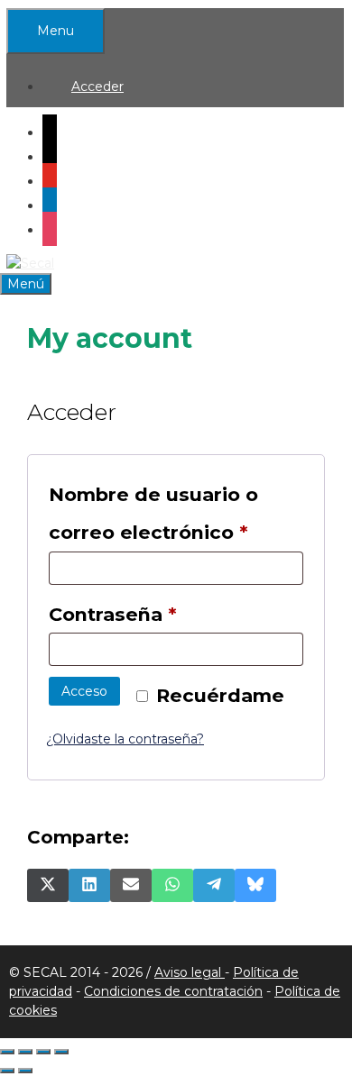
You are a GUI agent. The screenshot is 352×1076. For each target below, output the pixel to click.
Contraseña (168, 613)
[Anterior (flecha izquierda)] (7, 1070)
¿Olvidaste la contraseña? (125, 739)
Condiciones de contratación (173, 991)
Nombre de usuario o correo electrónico (176, 513)
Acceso (84, 691)
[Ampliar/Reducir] (7, 1051)
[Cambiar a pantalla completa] (25, 1051)
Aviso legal (189, 972)
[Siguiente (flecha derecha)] (25, 1070)
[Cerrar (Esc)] (61, 1051)
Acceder (97, 86)
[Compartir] (43, 1051)
